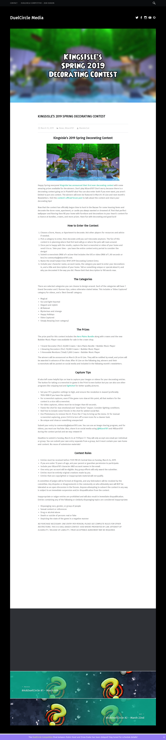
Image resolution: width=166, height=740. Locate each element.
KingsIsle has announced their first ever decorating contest (87, 185)
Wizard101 (69, 128)
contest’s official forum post (69, 198)
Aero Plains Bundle (85, 336)
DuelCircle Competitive (42, 737)
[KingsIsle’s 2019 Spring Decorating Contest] (83, 30)
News (61, 128)
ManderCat (84, 128)
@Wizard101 (102, 428)
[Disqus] (83, 576)
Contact (13, 3)
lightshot (71, 386)
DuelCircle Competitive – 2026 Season (37, 3)
